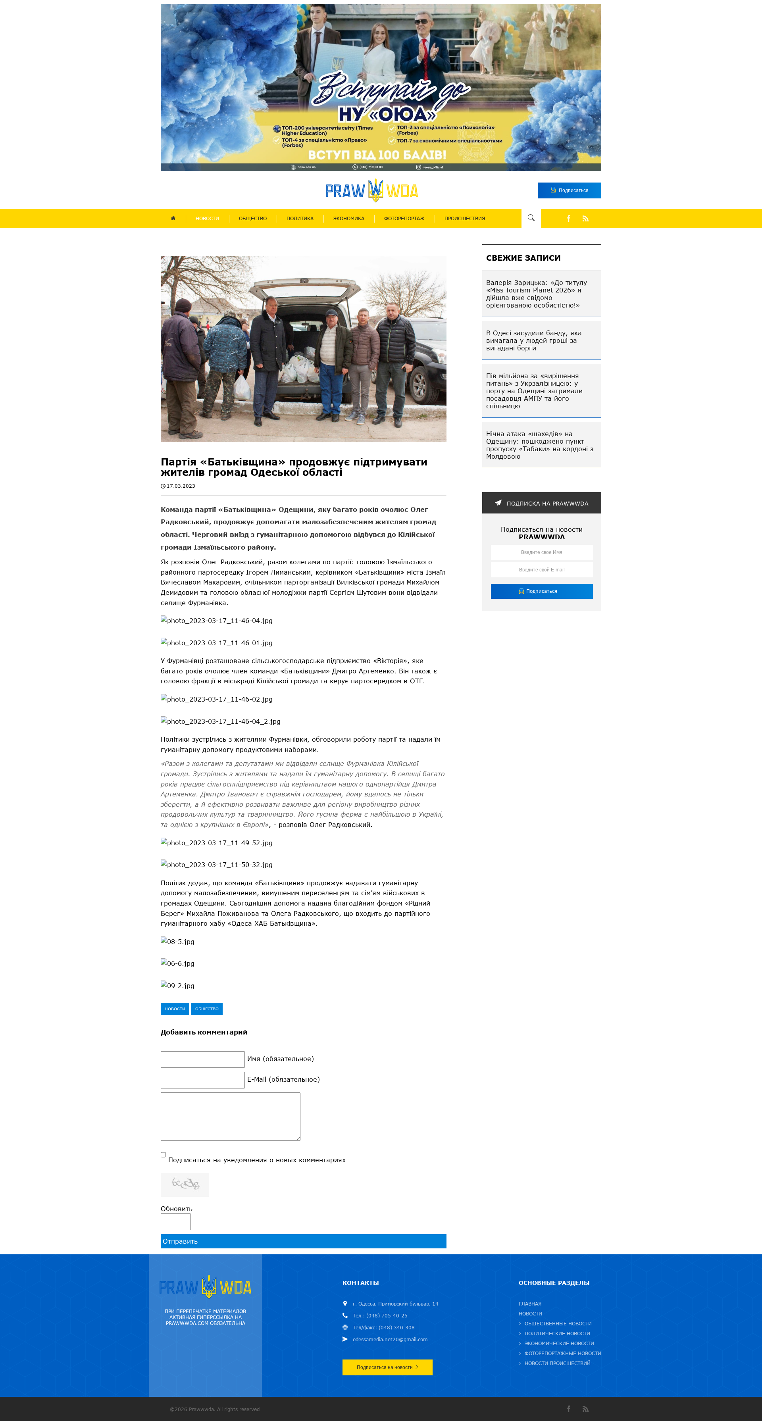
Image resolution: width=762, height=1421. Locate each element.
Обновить (176, 1208)
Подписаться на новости (385, 1367)
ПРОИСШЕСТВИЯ (464, 218)
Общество (207, 1008)
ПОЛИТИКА (300, 218)
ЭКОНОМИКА (348, 218)
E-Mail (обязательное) (283, 1079)
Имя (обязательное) (280, 1058)
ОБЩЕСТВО (253, 218)
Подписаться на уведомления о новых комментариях (257, 1159)
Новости (175, 1008)
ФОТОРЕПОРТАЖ (404, 218)
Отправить (180, 1241)
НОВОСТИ (207, 218)
